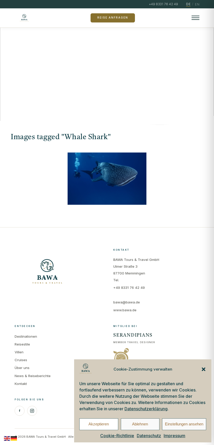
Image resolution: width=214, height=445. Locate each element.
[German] (14, 438)
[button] (203, 369)
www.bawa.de (124, 310)
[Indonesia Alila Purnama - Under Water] (107, 179)
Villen (19, 352)
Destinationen (26, 336)
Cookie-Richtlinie (117, 435)
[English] (7, 438)
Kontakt (21, 384)
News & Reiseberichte (33, 376)
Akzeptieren (98, 424)
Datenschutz (149, 435)
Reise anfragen (112, 17)
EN (197, 4)
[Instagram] (32, 411)
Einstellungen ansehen (184, 424)
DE (188, 4)
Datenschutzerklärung (146, 408)
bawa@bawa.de (126, 302)
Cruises (21, 360)
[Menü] (195, 18)
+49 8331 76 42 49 (129, 287)
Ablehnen (140, 424)
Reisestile (22, 344)
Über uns (22, 368)
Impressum (174, 435)
